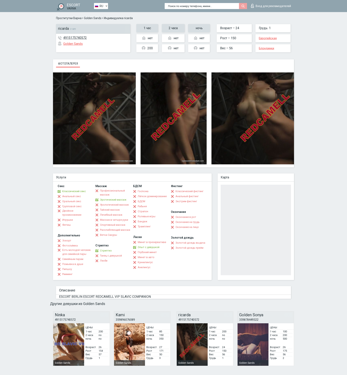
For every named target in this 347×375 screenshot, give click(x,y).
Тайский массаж (110, 209)
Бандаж (142, 221)
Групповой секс (72, 206)
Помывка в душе (72, 264)
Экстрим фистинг (186, 201)
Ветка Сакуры (108, 234)
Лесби (103, 260)
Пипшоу (67, 269)
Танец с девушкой (111, 255)
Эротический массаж (113, 199)
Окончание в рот (186, 216)
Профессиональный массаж (112, 192)
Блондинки (266, 48)
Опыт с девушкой (148, 247)
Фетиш (66, 224)
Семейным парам (72, 259)
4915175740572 (75, 38)
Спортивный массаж (112, 224)
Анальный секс (71, 196)
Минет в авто (146, 257)
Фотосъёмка (70, 245)
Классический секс (74, 191)
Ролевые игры (146, 216)
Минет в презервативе (152, 242)
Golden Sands (92, 18)
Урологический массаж (114, 204)
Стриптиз (106, 250)
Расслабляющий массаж (115, 229)
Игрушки (67, 219)
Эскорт (66, 240)
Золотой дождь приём (189, 247)
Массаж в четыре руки (114, 219)
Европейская (268, 38)
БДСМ (141, 201)
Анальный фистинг (187, 196)
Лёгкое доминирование (152, 196)
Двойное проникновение (71, 212)
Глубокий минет (147, 252)
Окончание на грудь (188, 222)
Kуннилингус (145, 262)
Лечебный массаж (111, 214)
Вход (273, 6)
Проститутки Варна (69, 18)
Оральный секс (71, 201)
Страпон (143, 211)
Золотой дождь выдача (190, 242)
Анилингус (144, 267)
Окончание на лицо (187, 227)
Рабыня (142, 206)
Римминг (67, 274)
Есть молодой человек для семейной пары (76, 251)
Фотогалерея (68, 63)
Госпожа (143, 191)
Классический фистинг (189, 191)
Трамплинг (144, 226)
